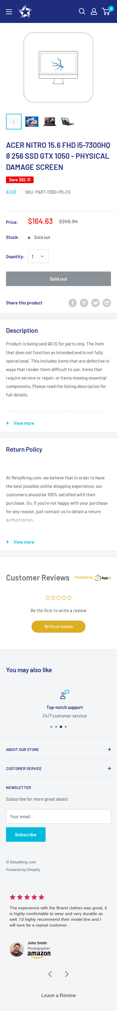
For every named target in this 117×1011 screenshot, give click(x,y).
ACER (11, 192)
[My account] (94, 11)
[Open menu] (9, 11)
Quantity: (15, 256)
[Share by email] (107, 302)
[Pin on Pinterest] (84, 302)
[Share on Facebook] (72, 302)
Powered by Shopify (23, 869)
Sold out (58, 278)
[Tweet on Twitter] (95, 302)
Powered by (84, 577)
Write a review (58, 626)
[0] (106, 11)
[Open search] (82, 11)
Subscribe (26, 834)
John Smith (37, 943)
